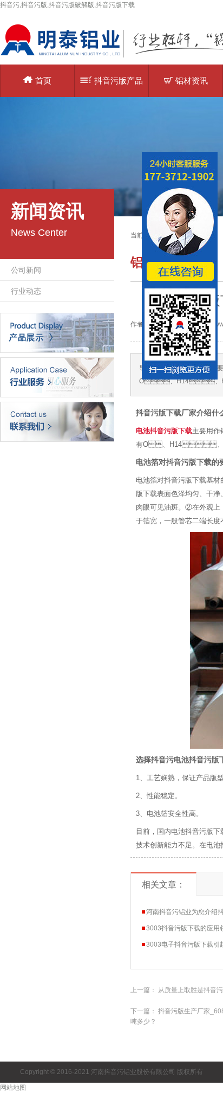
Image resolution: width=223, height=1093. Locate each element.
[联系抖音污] (57, 421)
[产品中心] (57, 332)
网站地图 (13, 1087)
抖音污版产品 (118, 80)
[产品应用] (57, 376)
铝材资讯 (191, 80)
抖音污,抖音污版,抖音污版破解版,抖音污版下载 (67, 5)
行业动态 (26, 291)
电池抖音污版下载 (164, 431)
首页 (43, 80)
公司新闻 (26, 270)
